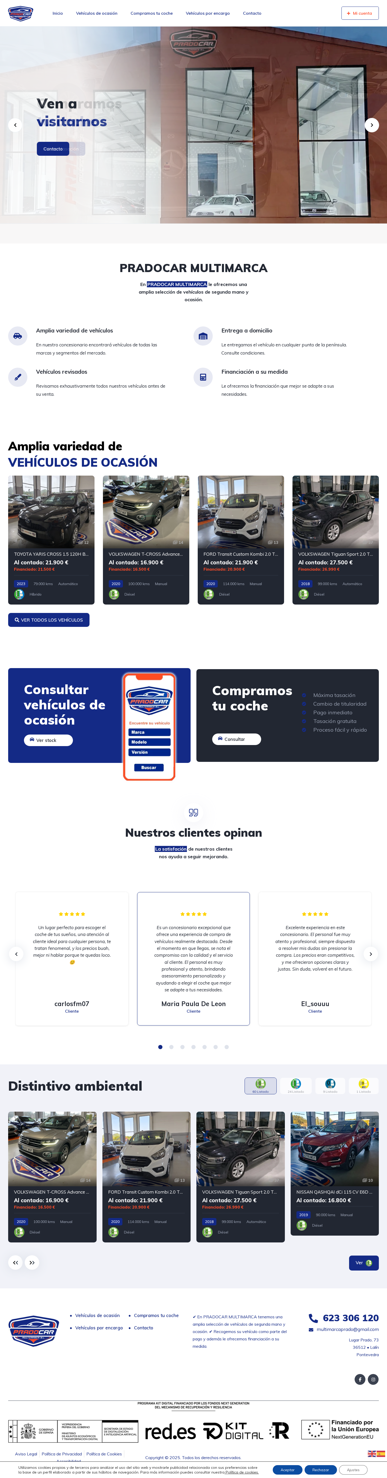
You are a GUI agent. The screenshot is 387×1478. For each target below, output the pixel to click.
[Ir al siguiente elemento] (32, 1262)
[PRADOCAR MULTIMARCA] (20, 13)
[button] (160, 1047)
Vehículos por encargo (208, 13)
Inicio (58, 13)
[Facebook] (360, 1379)
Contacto (252, 13)
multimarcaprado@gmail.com (347, 1329)
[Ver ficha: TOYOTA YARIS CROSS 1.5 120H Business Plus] (51, 540)
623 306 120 (349, 1318)
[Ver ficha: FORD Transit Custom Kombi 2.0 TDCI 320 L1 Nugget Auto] (241, 540)
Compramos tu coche (152, 13)
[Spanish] (381, 1453)
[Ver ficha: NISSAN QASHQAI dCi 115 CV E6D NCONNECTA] (335, 1174)
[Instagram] (373, 1379)
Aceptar (288, 1469)
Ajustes (353, 1469)
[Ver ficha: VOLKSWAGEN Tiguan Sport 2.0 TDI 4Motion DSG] (335, 540)
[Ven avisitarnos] (193, 125)
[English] (372, 1453)
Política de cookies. (242, 1472)
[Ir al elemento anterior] (15, 1262)
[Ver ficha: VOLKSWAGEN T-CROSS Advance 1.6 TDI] (146, 540)
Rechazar (320, 1469)
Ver (360, 1262)
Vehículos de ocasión (96, 13)
